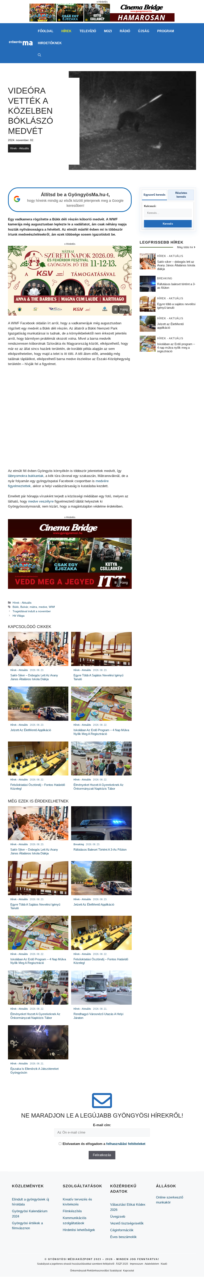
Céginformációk (121, 1230)
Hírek (66, 31)
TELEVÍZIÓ (87, 31)
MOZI (108, 31)
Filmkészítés (72, 1211)
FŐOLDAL (45, 31)
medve (43, 606)
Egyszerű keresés (154, 194)
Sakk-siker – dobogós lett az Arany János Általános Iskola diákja (176, 265)
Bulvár (24, 606)
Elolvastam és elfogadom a (104, 1144)
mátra (33, 606)
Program (165, 31)
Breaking (164, 278)
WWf (52, 606)
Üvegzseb (117, 1216)
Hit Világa (19, 615)
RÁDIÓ (125, 31)
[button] (39, 55)
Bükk (16, 606)
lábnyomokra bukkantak (25, 476)
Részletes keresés (181, 194)
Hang (124, 309)
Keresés (168, 223)
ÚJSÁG (143, 31)
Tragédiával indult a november (32, 611)
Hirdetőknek (50, 43)
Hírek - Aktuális (19, 148)
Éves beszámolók (123, 1237)
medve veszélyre (41, 501)
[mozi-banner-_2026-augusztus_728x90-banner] (102, 20)
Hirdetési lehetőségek (79, 1230)
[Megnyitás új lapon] (70, 281)
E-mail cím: (102, 1125)
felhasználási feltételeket (125, 1144)
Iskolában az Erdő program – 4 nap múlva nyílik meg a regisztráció (176, 347)
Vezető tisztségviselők (127, 1223)
